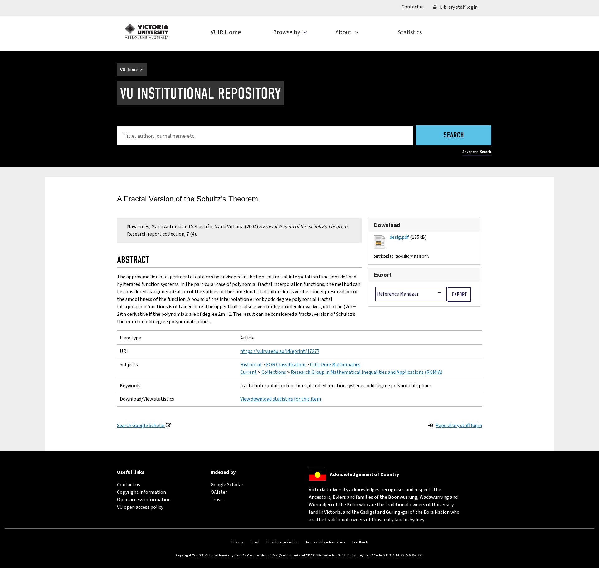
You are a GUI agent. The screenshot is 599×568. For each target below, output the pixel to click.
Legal (255, 542)
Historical (250, 364)
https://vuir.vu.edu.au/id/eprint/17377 (279, 351)
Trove (217, 499)
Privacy (237, 542)
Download (387, 225)
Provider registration (282, 542)
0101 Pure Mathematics (335, 364)
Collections (273, 372)
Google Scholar (227, 484)
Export (383, 275)
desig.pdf (399, 237)
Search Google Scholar (141, 425)
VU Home (129, 70)
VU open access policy (140, 507)
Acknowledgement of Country (364, 474)
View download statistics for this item (280, 399)
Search (454, 135)
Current (248, 372)
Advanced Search (476, 152)
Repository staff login (459, 425)
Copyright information (141, 492)
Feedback (360, 542)
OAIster (219, 492)
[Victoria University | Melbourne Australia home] (146, 31)
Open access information (144, 499)
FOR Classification (285, 364)
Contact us (415, 6)
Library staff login (458, 7)
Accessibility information (325, 542)
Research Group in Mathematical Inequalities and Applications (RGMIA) (366, 372)
